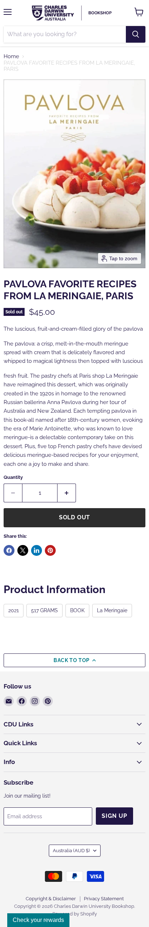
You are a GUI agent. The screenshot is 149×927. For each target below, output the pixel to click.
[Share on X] (22, 550)
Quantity (13, 477)
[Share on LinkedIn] (36, 550)
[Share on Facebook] (9, 550)
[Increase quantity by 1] (67, 493)
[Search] (135, 34)
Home (11, 56)
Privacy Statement (104, 898)
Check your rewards (38, 920)
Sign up (114, 815)
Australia (71, 850)
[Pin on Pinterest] (50, 550)
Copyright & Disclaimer (51, 898)
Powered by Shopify (74, 914)
